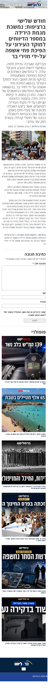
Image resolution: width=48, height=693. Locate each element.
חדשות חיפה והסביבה (26, 234)
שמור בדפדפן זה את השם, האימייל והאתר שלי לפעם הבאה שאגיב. (24, 314)
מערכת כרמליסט (39, 126)
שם (44, 293)
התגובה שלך (39, 263)
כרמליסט (42, 234)
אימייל (43, 301)
